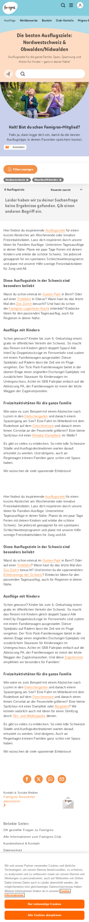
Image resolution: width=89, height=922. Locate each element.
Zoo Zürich (24, 304)
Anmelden (19, 147)
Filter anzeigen (23, 169)
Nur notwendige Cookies (44, 904)
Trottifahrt (24, 299)
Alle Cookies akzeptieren (44, 915)
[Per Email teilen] (62, 779)
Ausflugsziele (55, 230)
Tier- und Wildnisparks (29, 716)
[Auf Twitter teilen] (39, 779)
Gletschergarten (36, 416)
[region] (44, 887)
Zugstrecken (74, 657)
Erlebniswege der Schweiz (22, 575)
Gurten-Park (52, 294)
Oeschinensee (43, 426)
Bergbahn (62, 706)
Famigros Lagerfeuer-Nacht (29, 308)
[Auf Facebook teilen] (27, 779)
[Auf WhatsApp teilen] (50, 779)
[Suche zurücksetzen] (78, 73)
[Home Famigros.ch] (10, 8)
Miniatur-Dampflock (46, 435)
